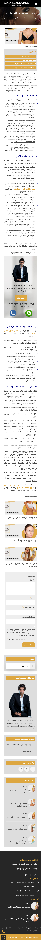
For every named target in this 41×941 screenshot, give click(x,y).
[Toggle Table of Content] (27, 51)
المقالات (26, 18)
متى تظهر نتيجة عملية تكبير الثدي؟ (25, 67)
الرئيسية (34, 18)
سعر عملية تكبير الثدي (12, 484)
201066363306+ (29, 886)
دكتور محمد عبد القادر (25, 487)
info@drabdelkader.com (26, 890)
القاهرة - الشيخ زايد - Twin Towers (23, 882)
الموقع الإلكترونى (28, 617)
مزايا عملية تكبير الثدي (29, 56)
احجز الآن (20, 298)
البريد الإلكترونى (29, 607)
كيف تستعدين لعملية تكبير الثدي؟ (25, 64)
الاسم (33, 597)
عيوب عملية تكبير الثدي (29, 60)
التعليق (32, 579)
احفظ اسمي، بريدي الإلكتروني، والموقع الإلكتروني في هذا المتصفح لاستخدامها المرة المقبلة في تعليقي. (20, 632)
